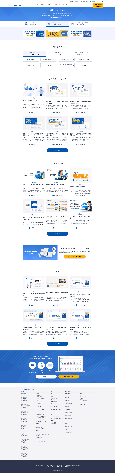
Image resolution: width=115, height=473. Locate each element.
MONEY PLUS (83, 402)
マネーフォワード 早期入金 (40, 428)
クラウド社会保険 (24, 447)
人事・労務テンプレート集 (69, 428)
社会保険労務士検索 (54, 401)
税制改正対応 (31, 65)
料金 (29, 4)
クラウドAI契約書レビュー (40, 403)
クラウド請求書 (26, 407)
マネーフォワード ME (83, 400)
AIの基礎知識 (67, 419)
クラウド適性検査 (31, 59)
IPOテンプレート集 (68, 432)
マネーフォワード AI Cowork (41, 439)
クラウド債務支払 (24, 419)
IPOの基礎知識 (67, 409)
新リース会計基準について (40, 417)
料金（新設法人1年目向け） (55, 406)
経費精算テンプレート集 (69, 425)
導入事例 (52, 396)
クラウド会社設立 (39, 404)
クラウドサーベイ (24, 454)
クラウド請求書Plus (24, 412)
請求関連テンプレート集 (69, 423)
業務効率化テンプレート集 (69, 434)
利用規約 (39, 463)
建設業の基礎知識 (68, 415)
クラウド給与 (23, 442)
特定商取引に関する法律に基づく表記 (50, 463)
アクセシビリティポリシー (92, 463)
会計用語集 (67, 397)
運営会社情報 (12, 463)
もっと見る (57, 150)
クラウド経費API (53, 423)
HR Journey (82, 405)
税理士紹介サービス (54, 398)
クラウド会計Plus (24, 398)
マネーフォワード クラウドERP (41, 410)
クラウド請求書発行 (26, 410)
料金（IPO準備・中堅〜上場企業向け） (57, 409)
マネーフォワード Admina (40, 409)
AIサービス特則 (102, 463)
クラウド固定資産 (24, 421)
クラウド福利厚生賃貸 (24, 451)
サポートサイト (53, 395)
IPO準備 (84, 65)
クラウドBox (25, 428)
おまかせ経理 (38, 395)
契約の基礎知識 (67, 406)
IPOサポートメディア (54, 414)
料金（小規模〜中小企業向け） (56, 407)
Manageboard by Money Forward (41, 432)
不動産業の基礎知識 (68, 418)
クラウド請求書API (54, 422)
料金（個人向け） (53, 404)
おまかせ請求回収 (39, 396)
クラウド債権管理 (25, 414)
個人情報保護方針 (20, 463)
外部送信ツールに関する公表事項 (65, 463)
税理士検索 (52, 399)
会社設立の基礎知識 (68, 407)
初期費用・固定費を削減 (66, 59)
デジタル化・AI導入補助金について (41, 416)
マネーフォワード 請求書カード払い (41, 425)
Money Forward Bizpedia (70, 396)
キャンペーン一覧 (83, 396)
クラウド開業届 (38, 406)
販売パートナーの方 (74, 1)
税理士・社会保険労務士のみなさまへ (57, 418)
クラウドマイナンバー (24, 449)
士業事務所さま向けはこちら (58, 17)
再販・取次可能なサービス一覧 (41, 421)
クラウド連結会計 (24, 426)
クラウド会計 (23, 396)
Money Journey (82, 404)
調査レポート (82, 398)
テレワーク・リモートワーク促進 (66, 65)
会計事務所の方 (84, 1)
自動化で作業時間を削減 (48, 59)
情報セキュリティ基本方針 (31, 463)
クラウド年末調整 (24, 444)
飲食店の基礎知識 (68, 413)
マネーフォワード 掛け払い (25, 430)
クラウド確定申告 (26, 403)
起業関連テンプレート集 (69, 431)
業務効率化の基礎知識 (69, 412)
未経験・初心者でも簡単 (84, 59)
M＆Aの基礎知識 (68, 416)
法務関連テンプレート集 (69, 429)
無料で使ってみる (68, 376)
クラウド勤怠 (25, 437)
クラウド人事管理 (24, 435)
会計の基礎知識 (67, 400)
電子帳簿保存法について (40, 414)
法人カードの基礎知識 (69, 410)
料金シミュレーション (54, 410)
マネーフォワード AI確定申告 (25, 405)
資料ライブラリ (82, 395)
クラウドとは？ (48, 65)
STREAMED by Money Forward (41, 430)
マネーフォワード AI (40, 442)
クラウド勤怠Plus (25, 440)
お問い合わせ (92, 1)
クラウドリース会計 (25, 400)
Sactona (42, 435)
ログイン (99, 1)
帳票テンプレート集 (68, 426)
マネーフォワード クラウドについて (75, 256)
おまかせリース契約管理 (40, 398)
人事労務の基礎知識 (68, 403)
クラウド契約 (38, 401)
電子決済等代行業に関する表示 (79, 463)
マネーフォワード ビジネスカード (41, 407)
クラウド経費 (23, 416)
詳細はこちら (46, 376)
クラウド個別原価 (24, 423)
